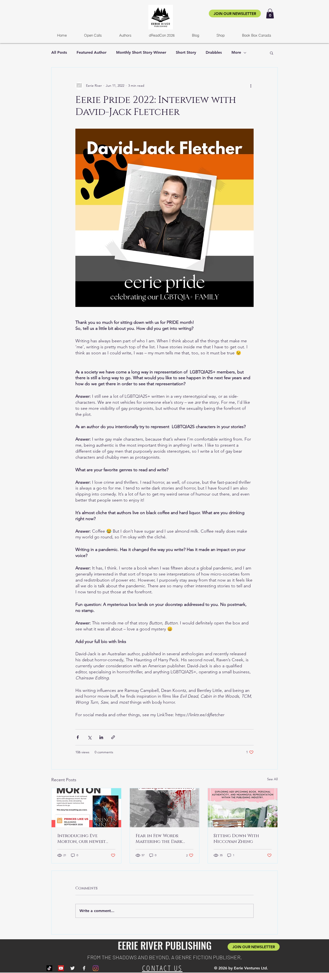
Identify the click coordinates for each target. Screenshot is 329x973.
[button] (270, 14)
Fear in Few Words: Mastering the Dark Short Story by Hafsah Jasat (162, 839)
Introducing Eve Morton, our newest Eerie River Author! (81, 839)
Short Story (186, 52)
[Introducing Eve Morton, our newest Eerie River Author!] (86, 807)
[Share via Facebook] (77, 737)
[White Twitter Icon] (72, 968)
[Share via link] (113, 737)
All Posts (59, 52)
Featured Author (91, 52)
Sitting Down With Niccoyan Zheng (236, 839)
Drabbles (214, 52)
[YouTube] (61, 968)
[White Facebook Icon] (84, 968)
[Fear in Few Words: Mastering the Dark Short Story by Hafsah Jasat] (164, 807)
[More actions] (251, 86)
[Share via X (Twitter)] (89, 737)
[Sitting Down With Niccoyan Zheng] (242, 807)
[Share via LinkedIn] (101, 737)
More (236, 52)
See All (272, 779)
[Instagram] (96, 968)
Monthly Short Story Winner (141, 52)
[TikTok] (49, 968)
